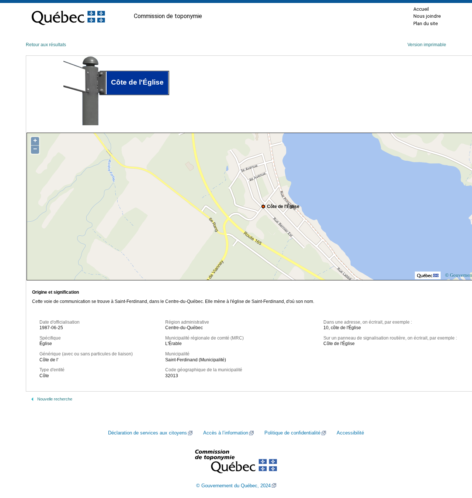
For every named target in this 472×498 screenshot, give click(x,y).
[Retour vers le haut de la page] (453, 457)
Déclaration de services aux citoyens (147, 433)
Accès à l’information (225, 433)
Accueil (421, 9)
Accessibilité (350, 433)
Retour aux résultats (46, 44)
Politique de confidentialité (292, 433)
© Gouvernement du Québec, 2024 (233, 485)
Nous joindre (427, 16)
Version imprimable (426, 44)
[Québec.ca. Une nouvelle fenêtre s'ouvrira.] (68, 16)
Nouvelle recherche (54, 399)
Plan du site (425, 23)
